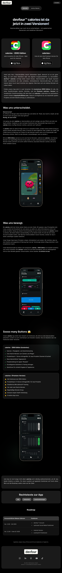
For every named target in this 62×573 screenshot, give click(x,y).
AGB (18, 499)
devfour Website (35, 8)
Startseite (25, 8)
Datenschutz (27, 499)
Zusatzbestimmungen (39, 499)
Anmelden (56, 2)
